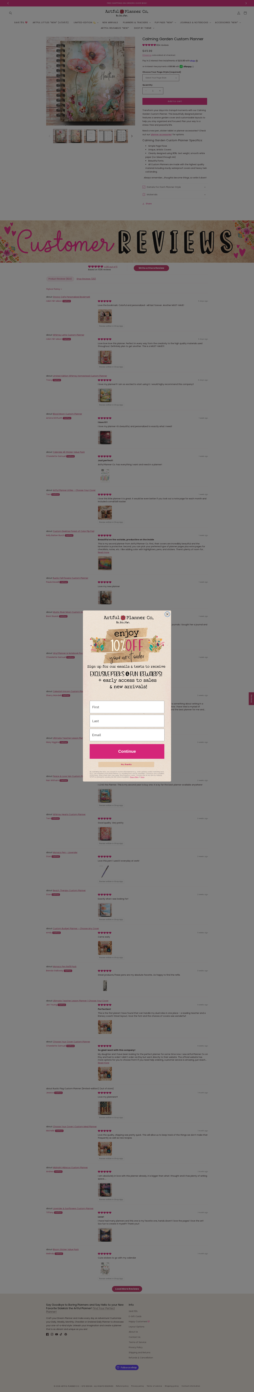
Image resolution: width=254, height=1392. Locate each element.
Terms (142, 777)
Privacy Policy (134, 777)
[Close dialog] (167, 614)
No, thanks (126, 764)
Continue (127, 751)
